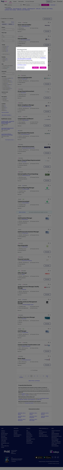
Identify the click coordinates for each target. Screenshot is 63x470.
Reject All (35, 67)
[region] (32, 58)
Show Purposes (21, 67)
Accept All (43, 67)
